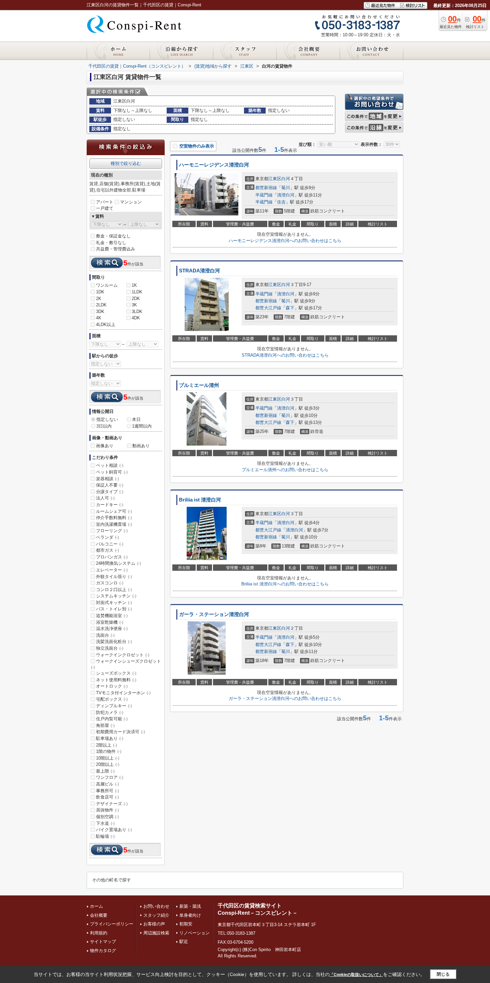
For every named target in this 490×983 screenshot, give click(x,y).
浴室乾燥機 (109, 622)
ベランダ (107, 537)
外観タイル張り (114, 576)
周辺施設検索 (156, 932)
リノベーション (194, 932)
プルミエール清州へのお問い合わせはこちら (285, 469)
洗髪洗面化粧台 (114, 641)
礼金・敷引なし (111, 242)
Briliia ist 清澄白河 (200, 499)
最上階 (105, 771)
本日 (136, 419)
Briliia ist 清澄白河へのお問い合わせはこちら (285, 583)
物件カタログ (103, 950)
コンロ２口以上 (114, 589)
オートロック (112, 686)
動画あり (141, 445)
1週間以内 (142, 426)
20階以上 (107, 764)
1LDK (137, 291)
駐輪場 (105, 836)
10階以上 (107, 758)
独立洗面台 (109, 648)
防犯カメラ (109, 712)
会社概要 (98, 915)
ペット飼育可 (112, 472)
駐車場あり (109, 738)
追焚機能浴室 (112, 615)
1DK (100, 291)
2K (98, 298)
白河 (285, 178)
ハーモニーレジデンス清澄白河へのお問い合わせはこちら (285, 240)
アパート (104, 201)
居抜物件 (107, 810)
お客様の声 (154, 923)
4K (98, 317)
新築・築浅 (190, 906)
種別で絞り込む (126, 163)
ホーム (96, 906)
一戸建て (104, 208)
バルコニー (109, 543)
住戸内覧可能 (112, 718)
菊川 (285, 187)
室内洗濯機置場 (114, 524)
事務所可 (107, 790)
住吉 (281, 201)
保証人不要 (109, 485)
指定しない (107, 419)
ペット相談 (109, 465)
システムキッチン (116, 595)
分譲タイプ (109, 491)
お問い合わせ (156, 906)
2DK (136, 298)
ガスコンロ (109, 582)
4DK (136, 317)
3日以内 (104, 426)
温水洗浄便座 (112, 628)
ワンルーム (107, 285)
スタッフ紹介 (156, 915)
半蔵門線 (264, 194)
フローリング (112, 530)
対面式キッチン (114, 602)
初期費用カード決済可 (120, 731)
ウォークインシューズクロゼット (126, 664)
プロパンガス (112, 556)
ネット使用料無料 (116, 679)
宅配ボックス (112, 699)
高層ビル (107, 784)
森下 (290, 307)
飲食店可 (107, 797)
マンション (131, 201)
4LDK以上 (105, 324)
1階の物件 (108, 751)
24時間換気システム (118, 563)
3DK (100, 311)
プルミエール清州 (199, 385)
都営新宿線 (266, 187)
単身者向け (190, 915)
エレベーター (112, 569)
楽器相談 (107, 478)
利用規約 (98, 932)
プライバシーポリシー (111, 923)
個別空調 (107, 816)
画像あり (104, 445)
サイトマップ (103, 941)
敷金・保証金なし (113, 235)
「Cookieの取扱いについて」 (356, 974)
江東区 (274, 178)
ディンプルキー (114, 705)
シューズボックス (116, 673)
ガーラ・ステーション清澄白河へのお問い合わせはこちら (285, 698)
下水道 (105, 823)
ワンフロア (109, 777)
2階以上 (106, 745)
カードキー (109, 504)
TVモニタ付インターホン (123, 692)
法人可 (105, 497)
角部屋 (105, 725)
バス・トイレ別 (114, 608)
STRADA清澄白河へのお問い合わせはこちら (285, 355)
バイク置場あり (114, 829)
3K (134, 304)
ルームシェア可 (114, 511)
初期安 (185, 923)
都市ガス (107, 550)
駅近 (183, 941)
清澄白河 (285, 194)
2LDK (101, 304)
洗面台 (105, 635)
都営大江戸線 (268, 307)
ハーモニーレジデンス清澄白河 (214, 164)
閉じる (443, 974)
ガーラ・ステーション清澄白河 (214, 614)
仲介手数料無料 (114, 517)
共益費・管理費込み (115, 248)
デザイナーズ (112, 803)
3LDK (137, 311)
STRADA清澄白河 (199, 270)
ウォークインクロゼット (122, 654)
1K (134, 285)
